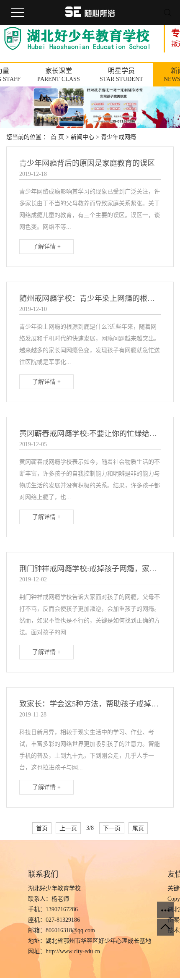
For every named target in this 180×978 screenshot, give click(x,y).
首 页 (57, 137)
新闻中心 (82, 137)
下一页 (112, 828)
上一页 (68, 828)
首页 (42, 828)
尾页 (138, 828)
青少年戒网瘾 (118, 137)
